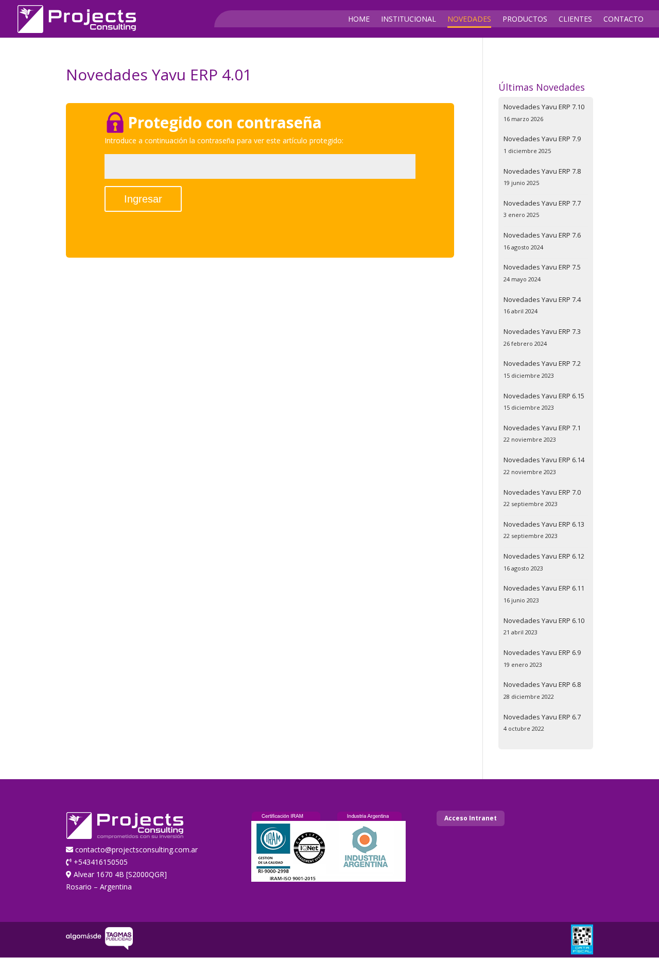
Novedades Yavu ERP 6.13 (544, 524)
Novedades (469, 19)
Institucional (408, 19)
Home (359, 19)
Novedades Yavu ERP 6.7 (542, 716)
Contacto (623, 19)
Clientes (575, 19)
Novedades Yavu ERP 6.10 (544, 620)
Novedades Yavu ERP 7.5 (542, 267)
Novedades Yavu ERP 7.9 (542, 138)
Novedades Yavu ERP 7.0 (542, 492)
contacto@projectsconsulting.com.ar (136, 849)
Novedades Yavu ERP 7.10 (544, 106)
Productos (524, 19)
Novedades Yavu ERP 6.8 (542, 684)
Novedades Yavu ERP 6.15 (544, 395)
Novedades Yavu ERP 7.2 (542, 363)
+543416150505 (101, 862)
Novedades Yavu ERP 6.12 (544, 556)
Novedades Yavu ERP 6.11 (544, 588)
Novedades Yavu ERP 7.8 (542, 171)
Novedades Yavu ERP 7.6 (542, 235)
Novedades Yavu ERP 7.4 (542, 299)
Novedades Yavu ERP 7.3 (542, 331)
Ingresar (143, 199)
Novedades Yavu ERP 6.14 (544, 459)
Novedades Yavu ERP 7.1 (542, 427)
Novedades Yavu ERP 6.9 (542, 652)
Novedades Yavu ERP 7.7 (542, 203)
